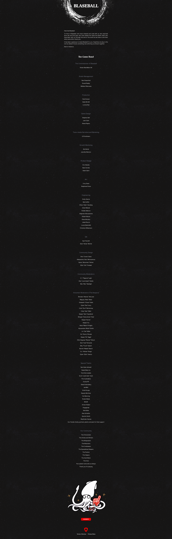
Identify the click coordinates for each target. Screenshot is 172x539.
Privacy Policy (91, 534)
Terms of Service (81, 534)
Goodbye (86, 519)
